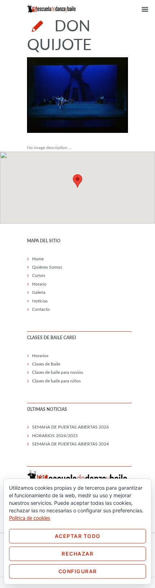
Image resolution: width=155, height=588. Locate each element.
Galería (38, 292)
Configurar (77, 571)
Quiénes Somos (47, 267)
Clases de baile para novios (57, 372)
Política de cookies (29, 518)
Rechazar (77, 554)
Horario (39, 284)
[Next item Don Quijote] (103, 95)
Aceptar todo (78, 536)
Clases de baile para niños (56, 381)
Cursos (38, 275)
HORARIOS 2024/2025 (55, 436)
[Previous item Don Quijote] (52, 95)
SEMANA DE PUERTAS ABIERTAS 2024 (70, 444)
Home (38, 259)
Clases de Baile (46, 364)
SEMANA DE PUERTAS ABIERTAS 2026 (70, 427)
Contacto (41, 309)
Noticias (40, 301)
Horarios (40, 356)
